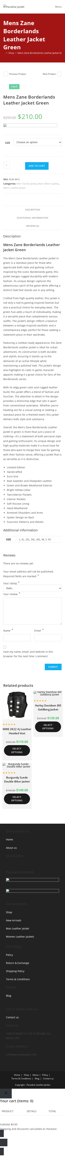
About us (11, 847)
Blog (8, 995)
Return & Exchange (17, 963)
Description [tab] (32, 209)
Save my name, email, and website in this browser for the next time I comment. (28, 654)
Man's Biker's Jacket (48, 183)
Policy (9, 955)
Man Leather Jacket (17, 928)
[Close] (6, 1093)
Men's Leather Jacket (14, 187)
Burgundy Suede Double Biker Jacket (17, 779)
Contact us (12, 1017)
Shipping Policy (15, 971)
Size (7, 142)
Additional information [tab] (32, 217)
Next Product (49, 73)
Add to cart (37, 165)
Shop (9, 912)
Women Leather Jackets (20, 936)
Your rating (11, 583)
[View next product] (59, 74)
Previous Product (17, 73)
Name (8, 630)
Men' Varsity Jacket (26, 183)
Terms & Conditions (18, 979)
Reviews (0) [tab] (32, 225)
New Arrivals (13, 920)
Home (9, 839)
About (35, 1074)
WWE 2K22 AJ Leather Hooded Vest (17, 731)
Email (39, 630)
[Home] (4, 53)
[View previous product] (5, 74)
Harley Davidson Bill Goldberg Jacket (48, 707)
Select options (17, 750)
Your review (11, 594)
